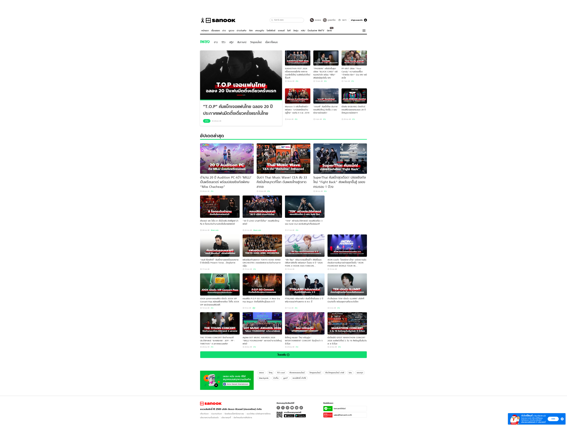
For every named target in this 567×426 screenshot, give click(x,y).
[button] (272, 20)
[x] (283, 407)
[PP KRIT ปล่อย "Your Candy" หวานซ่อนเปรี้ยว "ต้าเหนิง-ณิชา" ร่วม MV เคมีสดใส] (354, 58)
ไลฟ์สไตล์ (271, 30)
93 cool (281, 372)
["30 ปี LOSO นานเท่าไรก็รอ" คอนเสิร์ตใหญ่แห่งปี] (262, 207)
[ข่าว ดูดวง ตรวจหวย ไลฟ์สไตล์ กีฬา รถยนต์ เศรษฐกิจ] (218, 20)
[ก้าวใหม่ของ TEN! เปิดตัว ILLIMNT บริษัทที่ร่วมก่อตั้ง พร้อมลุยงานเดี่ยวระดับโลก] (347, 284)
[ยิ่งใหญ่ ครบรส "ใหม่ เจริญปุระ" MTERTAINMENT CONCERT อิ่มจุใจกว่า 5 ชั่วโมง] (305, 323)
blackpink (264, 378)
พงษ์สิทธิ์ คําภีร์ (299, 378)
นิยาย (329, 30)
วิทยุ (270, 372)
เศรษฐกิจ (259, 30)
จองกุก (360, 372)
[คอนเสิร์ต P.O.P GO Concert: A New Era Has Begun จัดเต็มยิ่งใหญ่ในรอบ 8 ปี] (262, 284)
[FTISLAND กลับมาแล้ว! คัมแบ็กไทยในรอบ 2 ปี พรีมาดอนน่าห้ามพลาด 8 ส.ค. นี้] (305, 284)
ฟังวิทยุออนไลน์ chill (334, 372)
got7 (285, 378)
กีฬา (251, 30)
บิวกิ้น (275, 378)
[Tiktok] (301, 407)
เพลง (261, 372)
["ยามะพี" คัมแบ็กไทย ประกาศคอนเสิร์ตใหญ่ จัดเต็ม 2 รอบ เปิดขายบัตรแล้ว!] (326, 96)
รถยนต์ (281, 30)
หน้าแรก (205, 30)
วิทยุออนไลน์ (315, 372)
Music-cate (215, 230)
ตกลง (553, 419)
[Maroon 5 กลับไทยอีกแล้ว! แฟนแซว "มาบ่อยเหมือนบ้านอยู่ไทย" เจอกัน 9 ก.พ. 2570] (297, 96)
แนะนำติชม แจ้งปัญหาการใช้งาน (259, 413)
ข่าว (224, 30)
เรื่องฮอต (215, 30)
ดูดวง (231, 30)
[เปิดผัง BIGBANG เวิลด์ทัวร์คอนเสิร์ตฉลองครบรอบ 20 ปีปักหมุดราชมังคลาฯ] (354, 96)
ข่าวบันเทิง (241, 30)
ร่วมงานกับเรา (216, 413)
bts (350, 372)
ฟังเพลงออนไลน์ (297, 372)
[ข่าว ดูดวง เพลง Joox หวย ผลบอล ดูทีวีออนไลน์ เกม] (211, 403)
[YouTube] (292, 407)
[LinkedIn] (296, 407)
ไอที (289, 30)
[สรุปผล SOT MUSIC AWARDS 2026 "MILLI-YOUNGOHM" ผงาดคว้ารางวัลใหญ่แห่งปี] (262, 323)
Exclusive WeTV (316, 30)
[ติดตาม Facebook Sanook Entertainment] (227, 379)
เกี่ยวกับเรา (204, 413)
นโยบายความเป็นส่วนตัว (209, 417)
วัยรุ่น (295, 30)
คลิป (303, 30)
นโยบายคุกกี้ (226, 417)
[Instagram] (287, 407)
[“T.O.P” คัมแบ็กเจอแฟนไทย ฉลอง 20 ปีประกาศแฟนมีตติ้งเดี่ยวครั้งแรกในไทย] (241, 75)
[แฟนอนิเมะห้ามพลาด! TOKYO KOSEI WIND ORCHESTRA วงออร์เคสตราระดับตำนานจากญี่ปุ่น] (262, 245)
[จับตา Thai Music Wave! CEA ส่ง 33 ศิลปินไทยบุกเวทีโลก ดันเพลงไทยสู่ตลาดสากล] (283, 158)
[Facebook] (278, 407)
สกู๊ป (253, 308)
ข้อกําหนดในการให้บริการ (243, 417)
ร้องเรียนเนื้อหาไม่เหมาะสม (234, 413)
